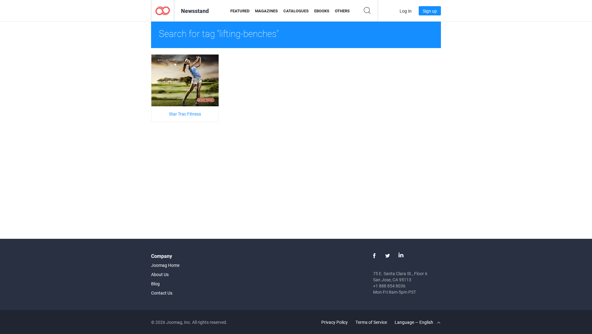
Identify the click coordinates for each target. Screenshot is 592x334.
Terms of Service (371, 322)
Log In (406, 11)
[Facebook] (374, 256)
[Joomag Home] (162, 10)
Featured (239, 11)
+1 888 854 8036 (389, 286)
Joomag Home (165, 265)
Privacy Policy (334, 322)
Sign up (430, 11)
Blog (155, 284)
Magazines (266, 11)
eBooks (321, 11)
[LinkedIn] (401, 256)
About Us (160, 274)
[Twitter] (387, 256)
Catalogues (296, 11)
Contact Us (161, 293)
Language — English (414, 322)
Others (342, 11)
